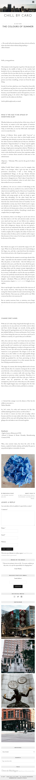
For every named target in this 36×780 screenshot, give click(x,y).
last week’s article (20, 281)
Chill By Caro (18, 15)
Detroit (5, 770)
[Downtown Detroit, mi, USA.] (18, 725)
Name (3, 528)
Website (3, 542)
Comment (4, 509)
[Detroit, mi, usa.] (18, 656)
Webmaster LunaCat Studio (18, 778)
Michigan (13, 770)
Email (3, 535)
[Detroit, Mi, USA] (18, 691)
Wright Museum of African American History (26, 771)
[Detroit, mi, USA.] (18, 622)
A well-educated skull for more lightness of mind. (26, 496)
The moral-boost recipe (7, 495)
